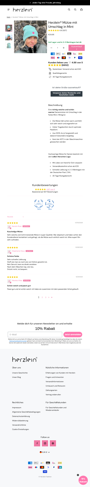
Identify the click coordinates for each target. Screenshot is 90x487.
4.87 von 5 (51, 189)
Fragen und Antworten (55, 377)
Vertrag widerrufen (53, 394)
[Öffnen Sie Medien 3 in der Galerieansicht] (8, 45)
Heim (8, 17)
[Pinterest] (53, 443)
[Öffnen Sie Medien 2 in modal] (30, 36)
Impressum (16, 407)
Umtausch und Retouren (55, 386)
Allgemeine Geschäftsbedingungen (26, 412)
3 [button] (45, 297)
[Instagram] (45, 443)
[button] (69, 10)
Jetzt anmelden (73, 334)
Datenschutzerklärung (21, 416)
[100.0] (38, 204)
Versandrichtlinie (19, 425)
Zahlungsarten (51, 390)
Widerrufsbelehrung (20, 420)
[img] (12, 223)
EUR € (44, 452)
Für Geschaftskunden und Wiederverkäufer (56, 408)
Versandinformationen (55, 381)
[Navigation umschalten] (8, 10)
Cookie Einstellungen (20, 429)
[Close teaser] (78, 475)
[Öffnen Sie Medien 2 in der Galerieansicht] (8, 36)
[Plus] (64, 48)
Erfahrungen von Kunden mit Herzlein (60, 373)
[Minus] (51, 48)
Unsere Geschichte (20, 373)
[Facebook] (37, 443)
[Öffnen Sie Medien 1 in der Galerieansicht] (8, 28)
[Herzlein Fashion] (23, 10)
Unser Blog (16, 377)
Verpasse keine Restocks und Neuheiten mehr (66, 94)
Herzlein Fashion (45, 477)
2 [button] (42, 297)
